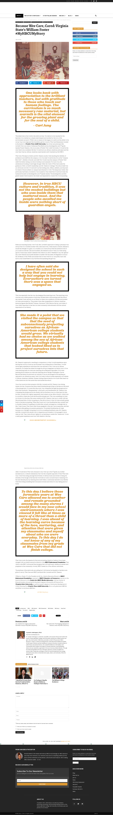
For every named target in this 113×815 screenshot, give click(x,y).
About (19, 15)
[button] (96, 16)
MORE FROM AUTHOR (33, 664)
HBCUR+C (62, 15)
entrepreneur (23, 608)
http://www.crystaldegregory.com (32, 634)
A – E (68, 1)
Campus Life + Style (19, 22)
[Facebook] (91, 1)
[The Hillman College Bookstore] (60, 673)
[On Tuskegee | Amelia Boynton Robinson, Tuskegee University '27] (42, 673)
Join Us (74, 777)
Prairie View (18, 610)
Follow (94, 36)
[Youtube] (96, 1)
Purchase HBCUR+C (78, 789)
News (74, 780)
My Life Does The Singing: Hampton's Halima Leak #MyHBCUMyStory (58, 624)
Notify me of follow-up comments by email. (26, 726)
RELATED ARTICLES (21, 664)
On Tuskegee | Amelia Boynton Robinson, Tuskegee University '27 (41, 682)
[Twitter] (94, 1)
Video (77, 15)
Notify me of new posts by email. (24, 729)
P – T (81, 1)
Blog (70, 15)
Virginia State (32, 610)
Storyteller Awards (50, 15)
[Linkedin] (33, 657)
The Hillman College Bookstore (58, 681)
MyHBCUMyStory (27, 22)
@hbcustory (65, 741)
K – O (76, 1)
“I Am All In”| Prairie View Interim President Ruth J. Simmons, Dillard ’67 (23, 682)
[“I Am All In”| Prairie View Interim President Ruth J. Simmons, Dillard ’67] (23, 673)
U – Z (86, 1)
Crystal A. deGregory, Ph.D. (34, 632)
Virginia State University (48, 22)
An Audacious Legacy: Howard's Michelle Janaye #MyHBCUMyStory (26, 624)
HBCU (29, 608)
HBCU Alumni (34, 608)
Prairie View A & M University (37, 22)
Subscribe (94, 42)
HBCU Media (50, 608)
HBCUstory (57, 608)
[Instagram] (30, 657)
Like (95, 33)
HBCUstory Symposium (31, 15)
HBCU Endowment (42, 608)
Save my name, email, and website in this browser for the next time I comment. (34, 723)
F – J (72, 1)
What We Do (76, 775)
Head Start (63, 608)
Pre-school (25, 610)
